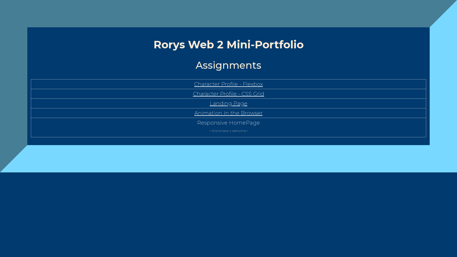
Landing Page (228, 103)
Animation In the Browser (228, 113)
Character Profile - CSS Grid (228, 93)
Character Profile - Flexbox (228, 84)
